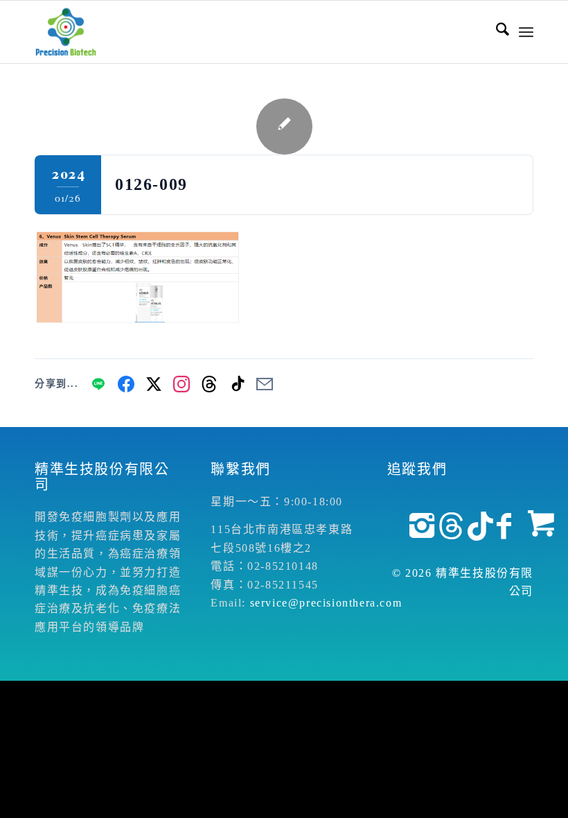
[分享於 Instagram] (181, 384)
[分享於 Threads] (209, 384)
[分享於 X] (153, 384)
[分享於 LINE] (98, 384)
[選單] (526, 32)
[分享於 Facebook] (126, 384)
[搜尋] (495, 32)
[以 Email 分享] (264, 384)
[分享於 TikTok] (237, 384)
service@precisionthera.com (326, 603)
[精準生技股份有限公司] (66, 32)
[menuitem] (495, 32)
